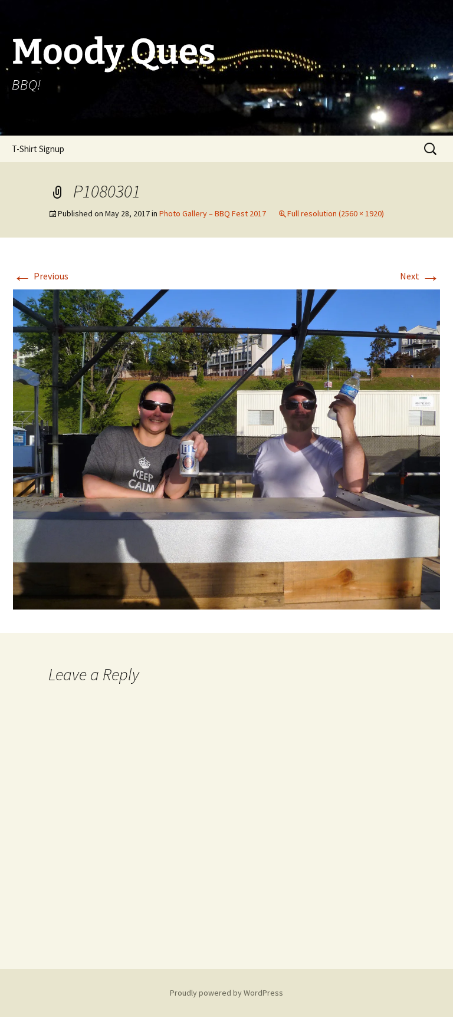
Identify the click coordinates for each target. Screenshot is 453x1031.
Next (420, 276)
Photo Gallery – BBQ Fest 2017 (212, 213)
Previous (40, 276)
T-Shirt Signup (38, 148)
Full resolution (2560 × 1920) (335, 213)
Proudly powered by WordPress (226, 992)
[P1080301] (226, 448)
